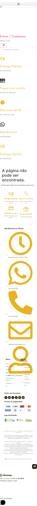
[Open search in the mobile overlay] (18, 49)
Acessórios (8, 372)
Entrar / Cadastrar (13, 36)
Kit (6, 386)
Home (7, 363)
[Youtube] (23, 397)
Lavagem (8, 375)
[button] (18, 4)
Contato (8, 369)
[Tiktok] (16, 397)
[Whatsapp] (12, 397)
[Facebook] (9, 397)
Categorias (8, 383)
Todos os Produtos (10, 366)
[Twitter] (19, 397)
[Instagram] (5, 397)
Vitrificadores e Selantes (9, 379)
